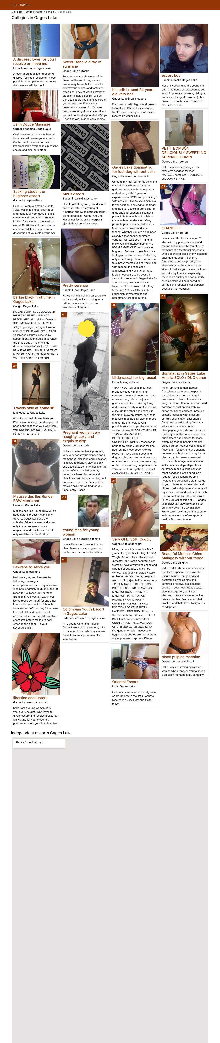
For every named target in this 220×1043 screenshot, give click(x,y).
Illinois (50, 11)
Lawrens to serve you (31, 567)
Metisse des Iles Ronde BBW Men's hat (33, 498)
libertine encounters (30, 698)
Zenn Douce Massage (31, 124)
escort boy (171, 75)
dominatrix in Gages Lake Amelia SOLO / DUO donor (184, 375)
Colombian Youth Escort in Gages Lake (83, 611)
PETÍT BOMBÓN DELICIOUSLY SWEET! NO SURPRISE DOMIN (184, 152)
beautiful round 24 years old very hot (133, 92)
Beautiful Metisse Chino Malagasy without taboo (183, 556)
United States (34, 11)
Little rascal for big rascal (134, 377)
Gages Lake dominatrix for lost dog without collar (134, 169)
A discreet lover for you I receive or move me (34, 61)
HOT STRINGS (20, 5)
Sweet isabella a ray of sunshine (82, 64)
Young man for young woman (81, 532)
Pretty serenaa (75, 285)
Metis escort (73, 194)
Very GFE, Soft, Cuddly (132, 539)
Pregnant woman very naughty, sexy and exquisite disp (81, 436)
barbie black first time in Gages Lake (34, 299)
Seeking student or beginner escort (29, 193)
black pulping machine (181, 657)
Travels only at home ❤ (33, 408)
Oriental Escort (125, 682)
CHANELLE (171, 228)
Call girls (17, 11)
